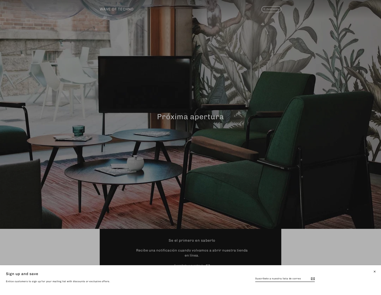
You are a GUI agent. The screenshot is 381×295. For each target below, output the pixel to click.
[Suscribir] (312, 279)
